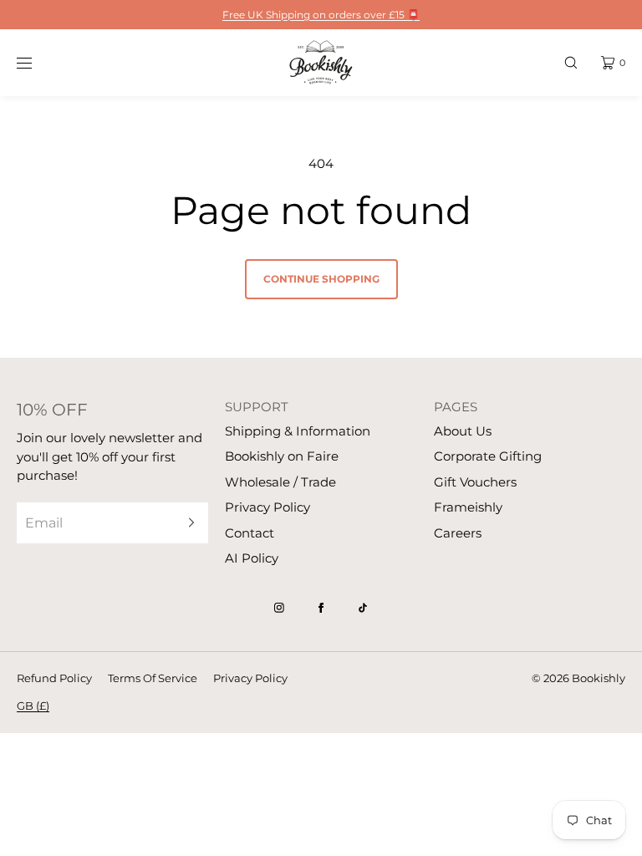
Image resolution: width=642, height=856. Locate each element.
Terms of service (152, 678)
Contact (249, 533)
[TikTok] (362, 607)
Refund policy (54, 678)
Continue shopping (321, 279)
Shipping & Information (297, 431)
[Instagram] (279, 607)
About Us (463, 431)
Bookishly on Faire (282, 456)
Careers (458, 533)
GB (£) (33, 705)
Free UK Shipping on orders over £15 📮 (321, 14)
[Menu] (37, 62)
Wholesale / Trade (280, 482)
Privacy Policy (267, 507)
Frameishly (468, 507)
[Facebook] (321, 607)
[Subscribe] (187, 522)
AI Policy (251, 558)
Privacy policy (250, 678)
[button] (570, 62)
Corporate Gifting (488, 456)
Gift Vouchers (475, 482)
